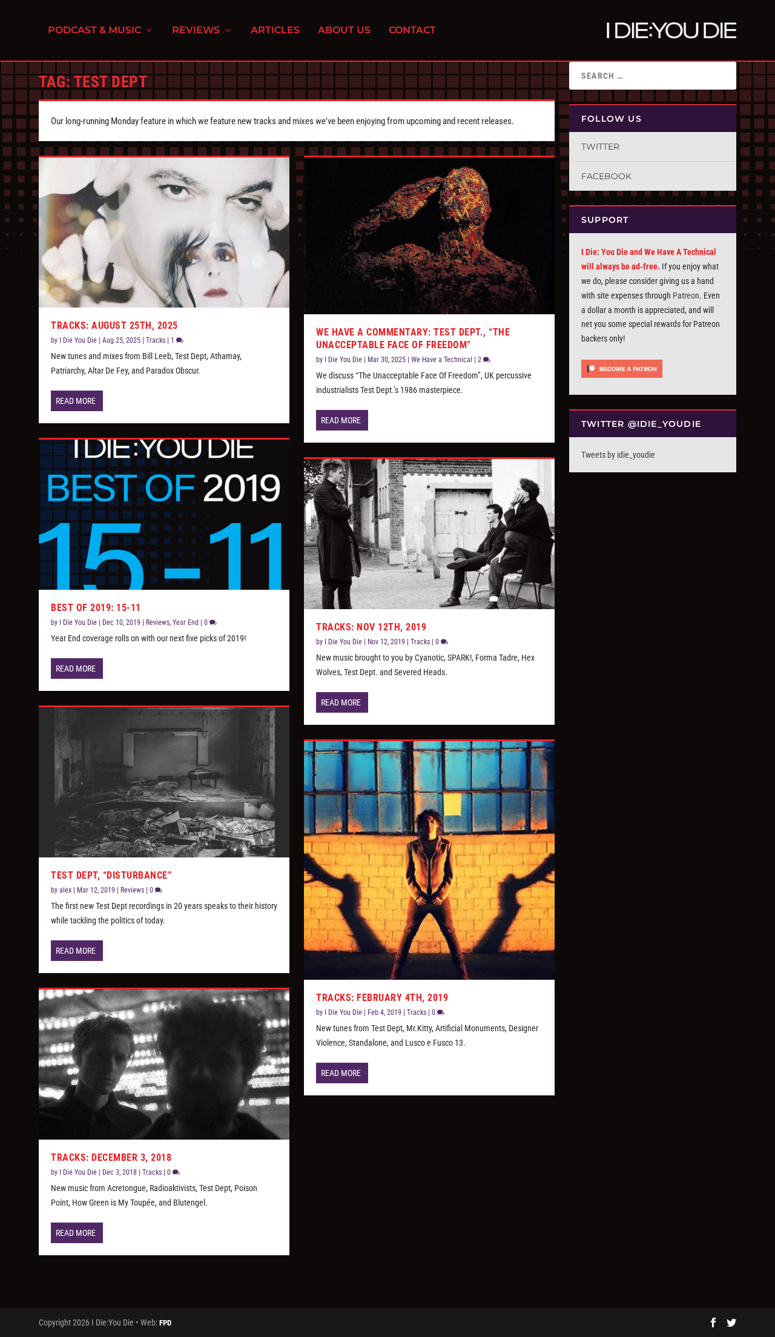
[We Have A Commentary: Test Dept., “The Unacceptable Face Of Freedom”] (429, 235)
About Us (344, 30)
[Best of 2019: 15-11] (164, 515)
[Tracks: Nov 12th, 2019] (429, 534)
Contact (412, 30)
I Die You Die (78, 340)
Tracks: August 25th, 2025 (114, 325)
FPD (165, 1322)
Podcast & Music (94, 30)
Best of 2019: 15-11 (96, 607)
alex (65, 890)
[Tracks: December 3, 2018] (164, 1064)
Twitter (600, 146)
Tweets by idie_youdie (618, 455)
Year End (186, 622)
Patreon (686, 295)
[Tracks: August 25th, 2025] (164, 232)
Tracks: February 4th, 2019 (382, 997)
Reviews (196, 30)
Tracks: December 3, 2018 (111, 1157)
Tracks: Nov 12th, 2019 (371, 627)
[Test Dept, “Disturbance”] (164, 782)
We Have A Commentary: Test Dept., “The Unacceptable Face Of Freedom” (413, 338)
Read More (76, 401)
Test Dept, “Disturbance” (111, 875)
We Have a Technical (441, 359)
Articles (275, 30)
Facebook (606, 176)
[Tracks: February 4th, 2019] (429, 860)
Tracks (155, 340)
